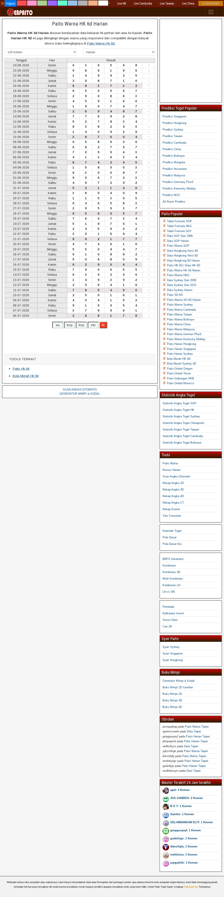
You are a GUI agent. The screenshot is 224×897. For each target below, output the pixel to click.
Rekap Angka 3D (173, 489)
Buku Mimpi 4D (172, 707)
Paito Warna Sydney (179, 304)
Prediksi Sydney (173, 129)
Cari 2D (167, 626)
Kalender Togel (172, 530)
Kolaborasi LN (171, 585)
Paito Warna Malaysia (180, 329)
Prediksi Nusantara (175, 168)
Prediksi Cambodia (174, 142)
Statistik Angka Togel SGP (179, 403)
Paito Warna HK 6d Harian (80, 24)
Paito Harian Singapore (181, 349)
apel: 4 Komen (180, 790)
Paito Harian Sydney (179, 353)
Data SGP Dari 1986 (179, 236)
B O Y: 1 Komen (181, 806)
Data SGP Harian (177, 241)
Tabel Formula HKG (179, 226)
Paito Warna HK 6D (101, 43)
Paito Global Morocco (180, 383)
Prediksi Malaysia (174, 175)
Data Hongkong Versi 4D (182, 250)
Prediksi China (172, 149)
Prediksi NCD (171, 195)
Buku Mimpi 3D (172, 700)
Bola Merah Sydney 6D (181, 363)
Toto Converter (172, 515)
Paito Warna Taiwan (179, 314)
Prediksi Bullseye (174, 155)
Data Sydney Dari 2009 (181, 280)
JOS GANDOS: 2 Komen (186, 798)
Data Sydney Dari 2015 (181, 285)
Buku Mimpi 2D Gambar (178, 687)
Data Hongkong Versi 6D (182, 255)
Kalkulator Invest (173, 613)
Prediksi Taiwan (172, 136)
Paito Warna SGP (177, 245)
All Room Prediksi (174, 201)
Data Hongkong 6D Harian (183, 260)
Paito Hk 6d (20, 368)
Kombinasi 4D (171, 572)
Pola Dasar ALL (172, 544)
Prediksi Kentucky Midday (179, 188)
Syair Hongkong (173, 660)
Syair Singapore (173, 653)
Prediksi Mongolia (174, 162)
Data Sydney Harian (179, 290)
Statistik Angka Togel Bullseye (182, 442)
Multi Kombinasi (173, 578)
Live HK (121, 3)
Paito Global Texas (178, 373)
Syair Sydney (171, 647)
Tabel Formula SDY (179, 231)
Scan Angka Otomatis (176, 476)
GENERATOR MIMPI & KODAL (80, 393)
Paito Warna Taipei (197, 726)
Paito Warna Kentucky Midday (185, 339)
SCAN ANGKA (210, 3)
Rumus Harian (171, 470)
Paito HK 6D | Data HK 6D (183, 265)
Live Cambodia (143, 3)
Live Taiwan (167, 3)
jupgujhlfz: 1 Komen (184, 862)
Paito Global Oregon (179, 368)
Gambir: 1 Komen (182, 814)
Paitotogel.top (191, 886)
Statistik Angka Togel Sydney (181, 416)
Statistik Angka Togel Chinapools (183, 423)
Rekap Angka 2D (173, 483)
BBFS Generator (173, 559)
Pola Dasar (170, 537)
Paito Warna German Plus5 (183, 334)
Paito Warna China (178, 324)
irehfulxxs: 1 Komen (183, 854)
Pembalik (168, 606)
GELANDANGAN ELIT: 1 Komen (191, 822)
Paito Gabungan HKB (180, 378)
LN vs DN (169, 591)
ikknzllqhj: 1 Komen (183, 846)
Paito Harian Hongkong (181, 344)
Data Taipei (194, 731)
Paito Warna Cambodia (181, 309)
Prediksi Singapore (174, 116)
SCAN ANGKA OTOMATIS (80, 389)
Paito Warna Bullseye (180, 319)
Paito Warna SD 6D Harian (183, 299)
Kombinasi (169, 565)
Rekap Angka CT (173, 502)
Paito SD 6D (174, 294)
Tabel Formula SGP (179, 221)
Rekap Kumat (171, 509)
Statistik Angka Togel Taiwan (181, 429)
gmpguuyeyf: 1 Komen (185, 830)
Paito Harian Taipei (198, 736)
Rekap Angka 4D (173, 496)
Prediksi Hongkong (174, 123)
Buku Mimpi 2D (172, 694)
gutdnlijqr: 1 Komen (183, 838)
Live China (188, 3)
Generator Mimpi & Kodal (178, 680)
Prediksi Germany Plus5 (178, 182)
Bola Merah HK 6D (178, 358)
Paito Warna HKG (177, 275)
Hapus (10, 3)
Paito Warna (170, 463)
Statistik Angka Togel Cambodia (183, 436)
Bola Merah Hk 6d (25, 376)
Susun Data (170, 620)
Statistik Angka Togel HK (178, 409)
